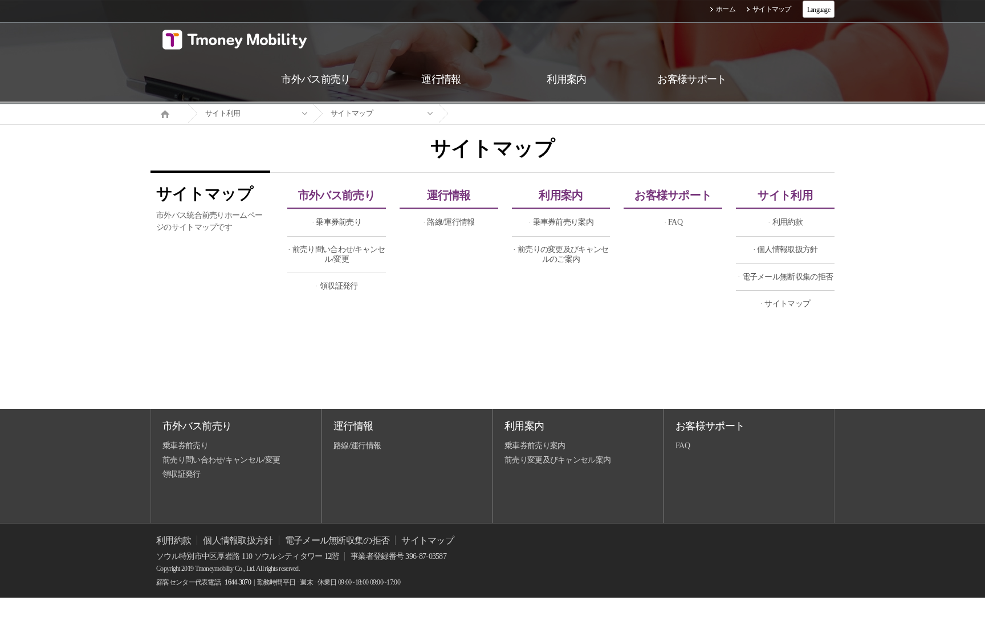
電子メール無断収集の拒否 (337, 540)
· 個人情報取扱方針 (785, 249)
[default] (501, 113)
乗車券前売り (185, 445)
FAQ (682, 445)
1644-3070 (238, 582)
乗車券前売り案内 (534, 445)
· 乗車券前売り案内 (560, 222)
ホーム (725, 9)
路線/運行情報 (357, 445)
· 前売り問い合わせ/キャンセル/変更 (336, 254)
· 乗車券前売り (336, 222)
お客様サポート (672, 195)
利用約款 (173, 540)
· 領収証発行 (336, 286)
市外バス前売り (336, 195)
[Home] (169, 112)
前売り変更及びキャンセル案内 (557, 460)
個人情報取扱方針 (237, 540)
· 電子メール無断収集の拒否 (785, 277)
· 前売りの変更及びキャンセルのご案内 (560, 254)
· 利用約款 (785, 222)
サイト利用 (223, 113)
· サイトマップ (785, 303)
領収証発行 (181, 474)
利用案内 (561, 195)
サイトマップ (771, 9)
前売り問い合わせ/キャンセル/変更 (221, 460)
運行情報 (449, 195)
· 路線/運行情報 (449, 222)
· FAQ (673, 222)
